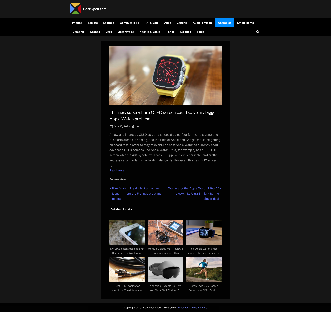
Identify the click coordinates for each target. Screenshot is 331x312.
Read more (116, 170)
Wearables (224, 22)
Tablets (93, 22)
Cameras (79, 31)
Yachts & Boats (150, 31)
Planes (170, 31)
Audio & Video (202, 22)
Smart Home (245, 22)
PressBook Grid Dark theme (192, 307)
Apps (167, 22)
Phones (77, 22)
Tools (200, 31)
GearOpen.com (94, 9)
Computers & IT (130, 22)
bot (138, 126)
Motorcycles (125, 31)
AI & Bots (152, 22)
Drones (95, 31)
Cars (109, 31)
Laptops (108, 22)
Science (185, 31)
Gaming (182, 22)
